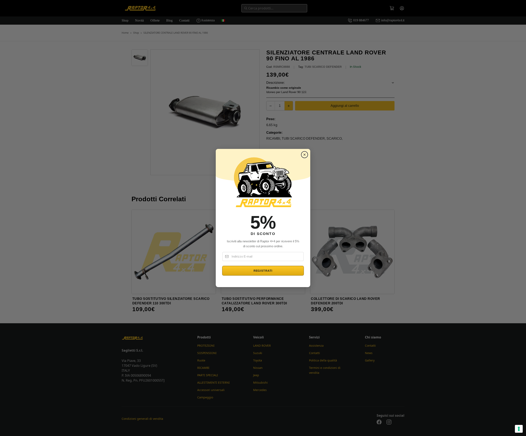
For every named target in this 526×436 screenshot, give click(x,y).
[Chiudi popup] (304, 154)
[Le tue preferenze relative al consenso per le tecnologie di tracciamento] (519, 429)
